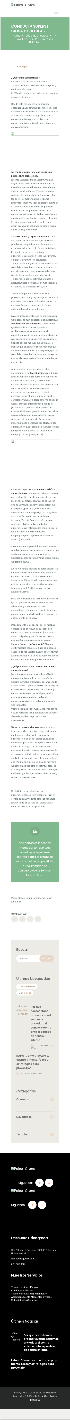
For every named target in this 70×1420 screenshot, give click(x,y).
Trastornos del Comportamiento (29, 1293)
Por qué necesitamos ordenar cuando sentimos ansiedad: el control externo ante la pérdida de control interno (42, 1023)
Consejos (22, 66)
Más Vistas (25, 992)
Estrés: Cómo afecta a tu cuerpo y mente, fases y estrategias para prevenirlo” (32, 1062)
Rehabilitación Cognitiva (24, 1300)
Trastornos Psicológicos (24, 1287)
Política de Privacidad (37, 1396)
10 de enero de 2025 (31, 1073)
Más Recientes (27, 986)
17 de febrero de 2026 (42, 1047)
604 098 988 (18, 1264)
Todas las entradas (36, 35)
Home (16, 35)
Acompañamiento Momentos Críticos (31, 1297)
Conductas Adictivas (22, 1290)
